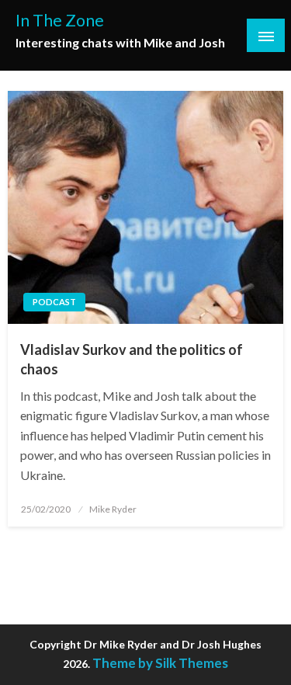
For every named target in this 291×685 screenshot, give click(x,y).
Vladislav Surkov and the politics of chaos (131, 359)
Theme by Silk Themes (160, 663)
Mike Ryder (113, 509)
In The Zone (60, 20)
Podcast (54, 302)
